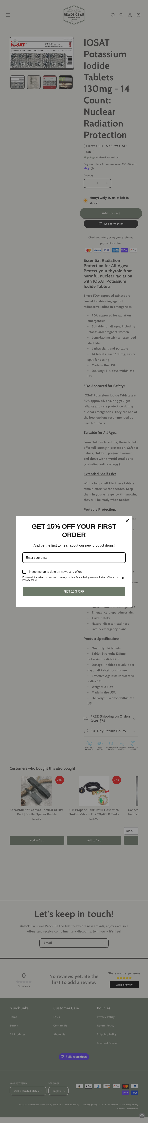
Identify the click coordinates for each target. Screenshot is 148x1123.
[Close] (127, 520)
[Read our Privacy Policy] (123, 577)
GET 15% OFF (74, 591)
